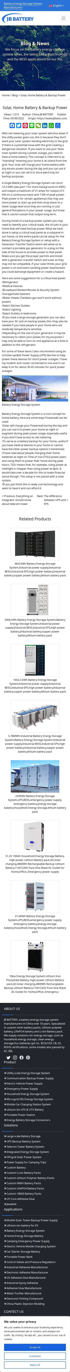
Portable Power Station (21, 1115)
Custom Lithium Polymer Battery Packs (30, 1178)
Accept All (35, 1347)
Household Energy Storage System (28, 1094)
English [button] (57, 5)
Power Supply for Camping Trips (26, 1162)
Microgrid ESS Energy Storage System (30, 1099)
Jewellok (12, 1204)
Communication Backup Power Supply (30, 1078)
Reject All (35, 1364)
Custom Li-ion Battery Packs (24, 1173)
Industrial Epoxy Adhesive (22, 1283)
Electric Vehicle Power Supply (24, 1083)
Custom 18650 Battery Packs (24, 1193)
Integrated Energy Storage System (28, 1152)
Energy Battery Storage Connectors (28, 1120)
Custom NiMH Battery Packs (24, 1183)
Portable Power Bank (20, 1257)
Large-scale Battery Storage (24, 1136)
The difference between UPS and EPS (55, 500)
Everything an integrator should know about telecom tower (17, 500)
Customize (35, 1356)
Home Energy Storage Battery (25, 1236)
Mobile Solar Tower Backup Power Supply (32, 1220)
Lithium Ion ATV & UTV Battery (25, 1109)
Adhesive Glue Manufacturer (24, 1288)
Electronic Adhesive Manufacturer (27, 1272)
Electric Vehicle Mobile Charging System (31, 1246)
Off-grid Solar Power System (24, 1157)
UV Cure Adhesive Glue (21, 1199)
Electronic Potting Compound (25, 1298)
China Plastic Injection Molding (25, 1304)
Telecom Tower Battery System (25, 1146)
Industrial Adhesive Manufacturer (27, 1267)
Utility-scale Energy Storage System (28, 1073)
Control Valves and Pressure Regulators (31, 1262)
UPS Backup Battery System (24, 1141)
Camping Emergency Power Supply (28, 1241)
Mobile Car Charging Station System (29, 1104)
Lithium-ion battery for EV (22, 1225)
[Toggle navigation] (63, 18)
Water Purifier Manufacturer (24, 1293)
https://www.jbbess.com (52, 118)
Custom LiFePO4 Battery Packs (25, 1188)
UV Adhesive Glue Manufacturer (26, 1277)
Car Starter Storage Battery (23, 1251)
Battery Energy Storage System (26, 1230)
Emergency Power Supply (22, 1089)
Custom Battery (16, 1167)
